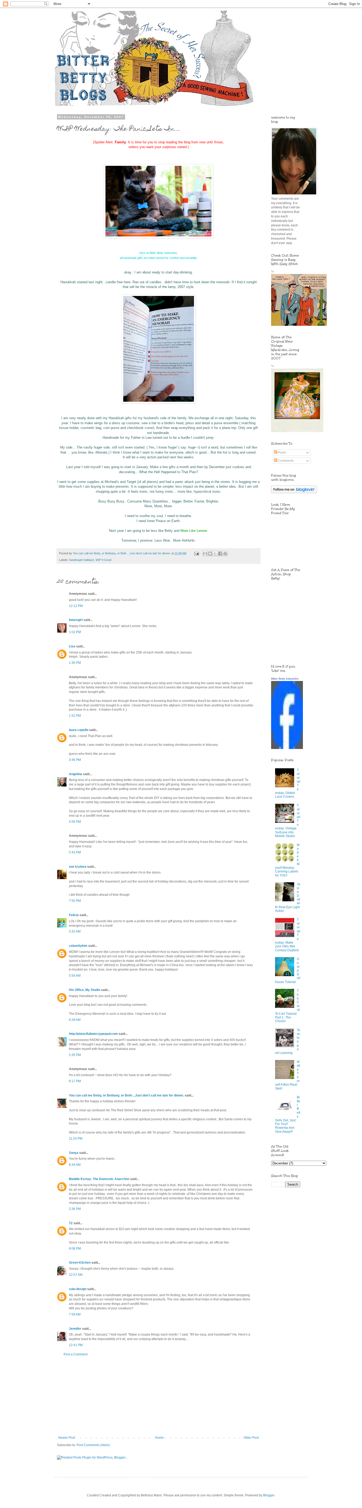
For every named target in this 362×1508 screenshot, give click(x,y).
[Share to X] (215, 553)
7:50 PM (75, 901)
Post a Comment (75, 1354)
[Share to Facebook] (220, 553)
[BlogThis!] (210, 553)
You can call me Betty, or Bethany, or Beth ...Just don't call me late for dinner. (126, 1095)
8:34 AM (75, 1165)
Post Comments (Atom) (93, 1445)
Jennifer (75, 1329)
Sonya (73, 1153)
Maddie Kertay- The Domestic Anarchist (99, 1179)
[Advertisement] (158, 1396)
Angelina (75, 774)
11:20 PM (75, 1138)
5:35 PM (75, 1055)
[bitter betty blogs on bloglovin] (294, 492)
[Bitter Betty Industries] (287, 748)
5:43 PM (75, 852)
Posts (281, 452)
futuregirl (76, 620)
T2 (71, 1223)
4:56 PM (75, 822)
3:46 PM (75, 760)
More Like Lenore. (194, 531)
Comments (285, 461)
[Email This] (205, 553)
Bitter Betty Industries (285, 678)
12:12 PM (76, 606)
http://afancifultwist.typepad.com (93, 1034)
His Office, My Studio (84, 990)
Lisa (72, 646)
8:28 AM (75, 1020)
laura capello (78, 730)
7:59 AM (75, 1314)
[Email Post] (196, 553)
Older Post (251, 1438)
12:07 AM (75, 1275)
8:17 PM (75, 1081)
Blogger (268, 1495)
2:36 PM (75, 1209)
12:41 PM (76, 1345)
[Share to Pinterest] (225, 553)
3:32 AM (75, 931)
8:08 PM (75, 1248)
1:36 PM (75, 663)
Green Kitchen (80, 1262)
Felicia (74, 915)
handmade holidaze (81, 559)
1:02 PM (75, 632)
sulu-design (77, 1289)
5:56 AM (75, 975)
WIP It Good (103, 559)
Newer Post (66, 1438)
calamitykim (78, 946)
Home (159, 1438)
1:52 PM (75, 716)
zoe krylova (77, 867)
